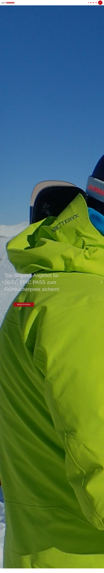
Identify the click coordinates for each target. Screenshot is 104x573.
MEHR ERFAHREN (23, 304)
